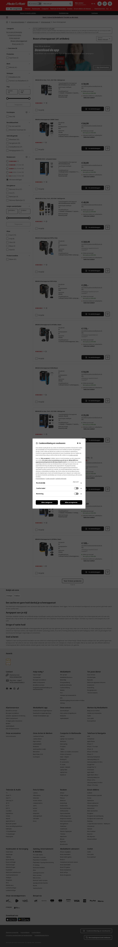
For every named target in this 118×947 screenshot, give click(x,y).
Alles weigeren (46, 502)
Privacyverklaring (40, 478)
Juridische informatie (61, 478)
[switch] (76, 488)
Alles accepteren (71, 502)
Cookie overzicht (50, 478)
